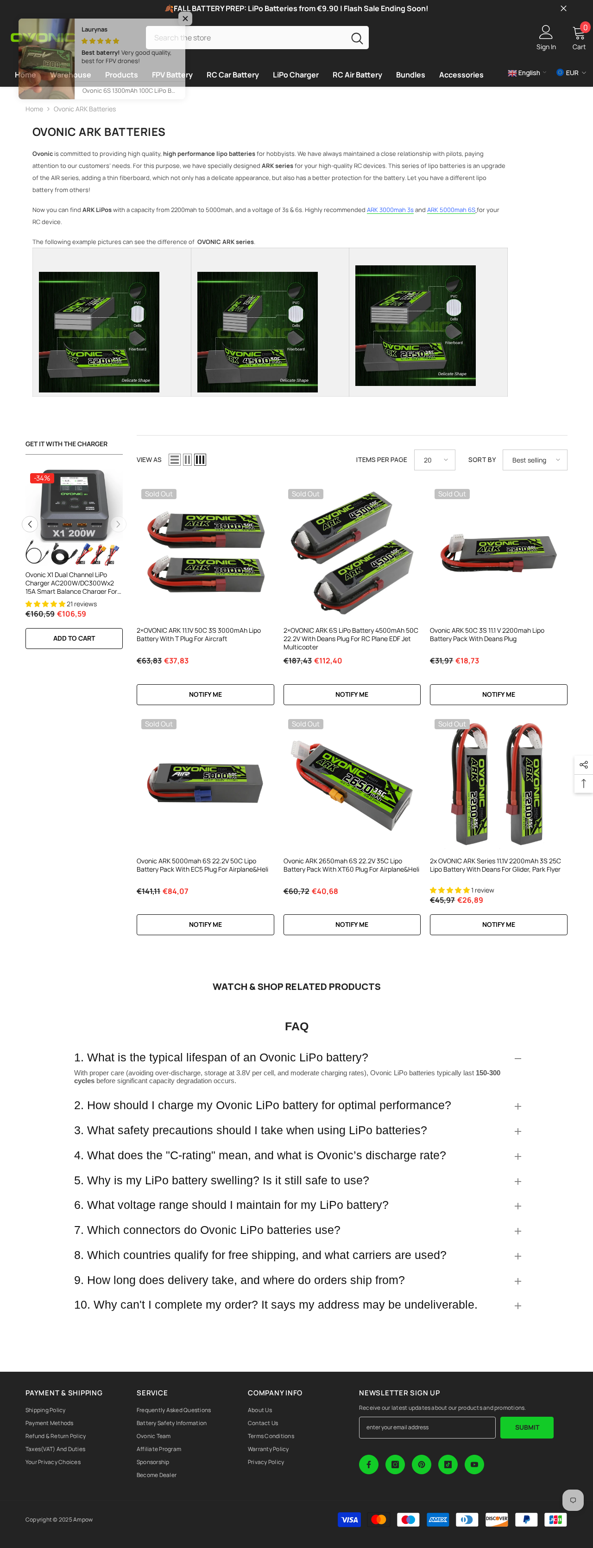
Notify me (205, 694)
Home (34, 108)
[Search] (257, 37)
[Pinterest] (421, 1464)
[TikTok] (448, 1464)
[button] (30, 524)
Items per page (381, 459)
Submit (527, 1427)
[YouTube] (474, 1464)
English (528, 72)
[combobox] (245, 37)
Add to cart (74, 638)
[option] (74, 564)
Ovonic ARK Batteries (85, 108)
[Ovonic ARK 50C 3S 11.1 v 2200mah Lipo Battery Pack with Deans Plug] (499, 553)
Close (564, 9)
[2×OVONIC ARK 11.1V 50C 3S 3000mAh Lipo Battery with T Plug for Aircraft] (205, 553)
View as (149, 459)
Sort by (482, 459)
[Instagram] (395, 1464)
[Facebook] (369, 1464)
